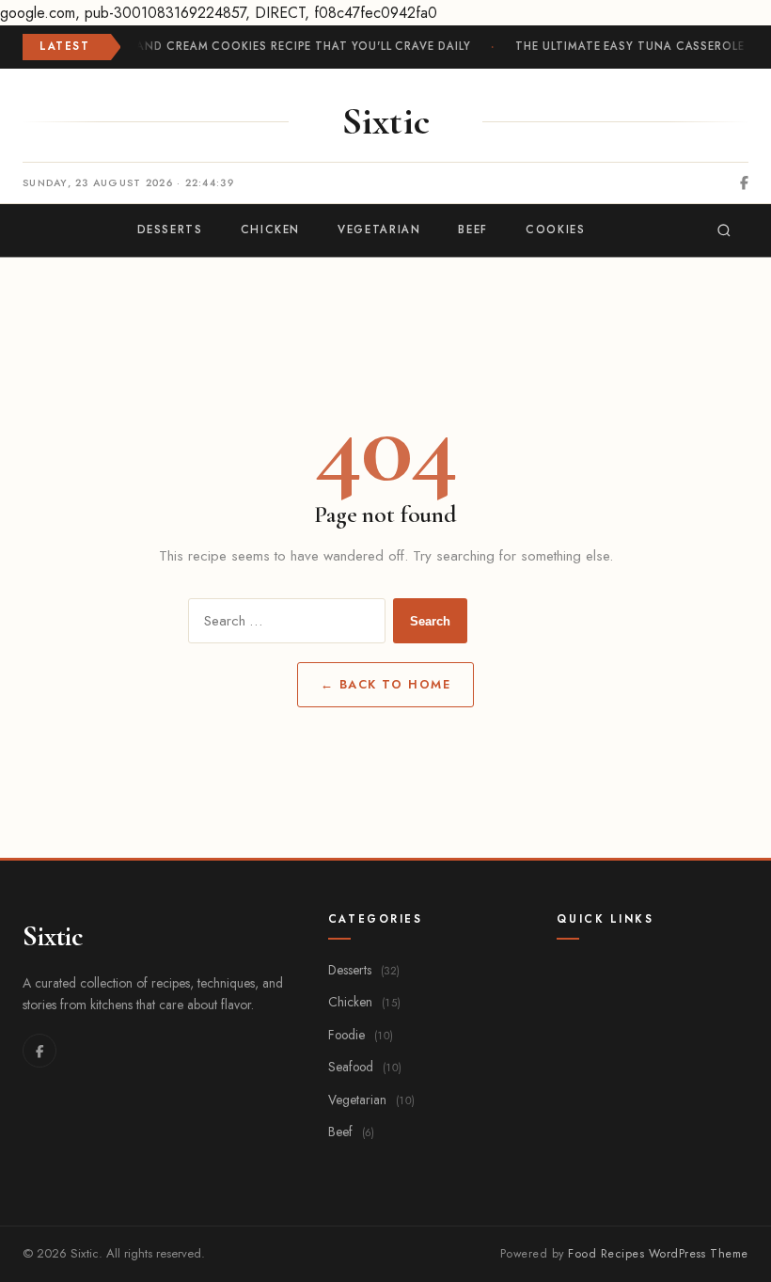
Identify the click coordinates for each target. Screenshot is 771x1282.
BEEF (473, 229)
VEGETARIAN (379, 229)
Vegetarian (371, 1099)
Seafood (364, 1066)
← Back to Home (386, 684)
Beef (351, 1131)
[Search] (724, 230)
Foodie (360, 1034)
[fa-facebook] (744, 183)
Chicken (364, 1001)
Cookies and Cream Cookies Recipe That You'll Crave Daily (273, 46)
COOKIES (555, 229)
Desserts (364, 969)
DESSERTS (170, 229)
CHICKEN (270, 229)
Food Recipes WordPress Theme (658, 1253)
